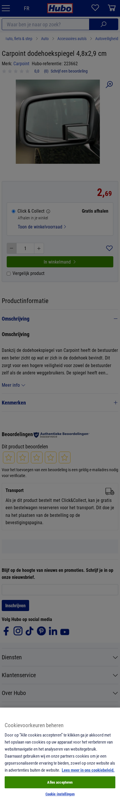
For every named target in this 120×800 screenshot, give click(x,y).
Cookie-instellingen (60, 793)
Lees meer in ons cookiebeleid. (88, 770)
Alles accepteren (60, 782)
